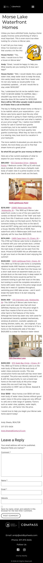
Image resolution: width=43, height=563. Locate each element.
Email (4, 489)
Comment (6, 452)
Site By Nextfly (21, 556)
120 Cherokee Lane (17, 358)
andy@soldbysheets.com (24, 535)
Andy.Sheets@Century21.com (13, 431)
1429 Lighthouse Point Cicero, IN (26, 261)
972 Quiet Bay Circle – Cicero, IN (25, 363)
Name (4, 480)
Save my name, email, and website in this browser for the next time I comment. (18, 510)
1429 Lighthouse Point (18, 203)
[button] (33, 7)
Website (4, 498)
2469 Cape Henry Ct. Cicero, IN (25, 238)
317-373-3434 (25, 540)
